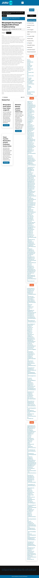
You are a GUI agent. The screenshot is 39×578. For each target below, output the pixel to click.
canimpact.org (29, 394)
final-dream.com (30, 215)
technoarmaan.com (30, 259)
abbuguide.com (30, 138)
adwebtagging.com (30, 541)
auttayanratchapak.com (31, 460)
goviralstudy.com (30, 395)
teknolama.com (30, 467)
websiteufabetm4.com (31, 191)
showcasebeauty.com (31, 317)
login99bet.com (30, 103)
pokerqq (28, 67)
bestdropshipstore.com (31, 146)
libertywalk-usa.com (30, 289)
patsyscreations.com (31, 117)
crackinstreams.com (31, 167)
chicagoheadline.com (31, 107)
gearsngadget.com (30, 169)
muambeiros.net (30, 355)
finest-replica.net (30, 216)
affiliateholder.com (30, 559)
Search (32, 10)
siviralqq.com (29, 515)
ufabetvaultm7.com (30, 185)
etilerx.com (29, 197)
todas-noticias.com (30, 439)
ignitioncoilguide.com (31, 275)
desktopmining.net (30, 402)
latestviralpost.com (30, 476)
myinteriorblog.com (30, 229)
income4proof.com (30, 118)
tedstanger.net (29, 206)
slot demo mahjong (30, 80)
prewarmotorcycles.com (31, 312)
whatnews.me (29, 214)
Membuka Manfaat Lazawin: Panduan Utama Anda (18, 108)
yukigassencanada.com (31, 160)
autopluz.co (29, 305)
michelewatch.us (30, 298)
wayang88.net (29, 190)
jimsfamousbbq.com (30, 288)
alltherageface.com (30, 267)
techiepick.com (30, 231)
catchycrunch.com (30, 114)
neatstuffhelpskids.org (31, 341)
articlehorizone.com (30, 161)
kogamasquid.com (30, 410)
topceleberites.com (30, 180)
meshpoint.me (29, 456)
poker (3, 569)
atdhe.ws (28, 371)
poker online (29, 66)
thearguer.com (29, 493)
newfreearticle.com (30, 477)
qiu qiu (28, 89)
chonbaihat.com (30, 357)
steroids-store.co (30, 362)
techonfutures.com (30, 235)
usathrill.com (29, 240)
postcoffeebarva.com (31, 461)
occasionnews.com (30, 551)
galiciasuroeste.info (30, 337)
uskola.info (29, 208)
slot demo (29, 70)
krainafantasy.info (30, 438)
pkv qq (28, 59)
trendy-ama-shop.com (31, 222)
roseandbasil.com (30, 368)
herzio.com (29, 436)
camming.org (29, 108)
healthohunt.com (30, 200)
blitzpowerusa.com (30, 478)
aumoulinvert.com (30, 387)
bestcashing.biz (30, 351)
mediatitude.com (30, 311)
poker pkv (29, 60)
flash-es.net (29, 512)
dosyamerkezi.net (30, 314)
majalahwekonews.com (31, 426)
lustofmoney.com (30, 552)
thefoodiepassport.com (31, 388)
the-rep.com (29, 326)
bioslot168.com (30, 277)
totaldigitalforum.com (31, 258)
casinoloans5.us (30, 382)
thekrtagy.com (29, 248)
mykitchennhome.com (31, 386)
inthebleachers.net (30, 403)
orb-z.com (29, 469)
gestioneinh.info (30, 217)
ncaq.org (28, 123)
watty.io (28, 443)
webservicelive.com (30, 281)
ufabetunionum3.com (31, 183)
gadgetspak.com (30, 168)
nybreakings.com (30, 245)
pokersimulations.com (31, 175)
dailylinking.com (30, 130)
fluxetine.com (29, 379)
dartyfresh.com (30, 126)
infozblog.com (29, 356)
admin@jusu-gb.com (15, 29)
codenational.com (30, 268)
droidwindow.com (30, 225)
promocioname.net (30, 347)
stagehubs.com (30, 101)
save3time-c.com (30, 306)
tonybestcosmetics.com (31, 262)
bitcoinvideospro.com (31, 449)
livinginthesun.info (30, 444)
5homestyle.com (30, 418)
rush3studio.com (30, 433)
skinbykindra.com (30, 266)
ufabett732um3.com (30, 207)
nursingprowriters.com (31, 524)
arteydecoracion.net (30, 363)
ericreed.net (29, 378)
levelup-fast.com (30, 172)
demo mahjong (29, 81)
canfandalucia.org (30, 243)
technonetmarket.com (31, 205)
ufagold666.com (30, 228)
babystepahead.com (30, 544)
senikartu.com (29, 440)
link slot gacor (29, 82)
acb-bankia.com (30, 510)
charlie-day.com (30, 501)
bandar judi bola (30, 68)
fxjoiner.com (29, 264)
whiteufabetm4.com (30, 192)
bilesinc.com (29, 333)
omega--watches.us (30, 299)
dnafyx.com (29, 131)
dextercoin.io (29, 414)
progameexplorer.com (31, 269)
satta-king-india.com (31, 159)
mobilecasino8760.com (31, 380)
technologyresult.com (31, 139)
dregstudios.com (30, 340)
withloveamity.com (30, 134)
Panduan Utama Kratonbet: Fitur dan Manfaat (30, 25)
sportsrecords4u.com (31, 179)
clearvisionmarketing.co (31, 212)
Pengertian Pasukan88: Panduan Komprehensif (31, 45)
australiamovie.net (30, 290)
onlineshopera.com (30, 125)
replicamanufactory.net (31, 176)
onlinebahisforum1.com (31, 106)
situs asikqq (29, 78)
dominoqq (29, 86)
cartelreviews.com (30, 147)
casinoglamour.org (30, 413)
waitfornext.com (30, 210)
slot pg (28, 88)
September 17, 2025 (7, 29)
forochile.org (29, 343)
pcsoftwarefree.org (30, 129)
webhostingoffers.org (31, 140)
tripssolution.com (30, 157)
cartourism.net (29, 396)
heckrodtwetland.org (31, 372)
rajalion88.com (29, 109)
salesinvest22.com (30, 220)
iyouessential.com (30, 133)
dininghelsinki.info (30, 194)
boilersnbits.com (30, 475)
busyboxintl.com (30, 459)
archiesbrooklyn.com (31, 354)
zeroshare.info (29, 332)
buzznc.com (29, 263)
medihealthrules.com (31, 239)
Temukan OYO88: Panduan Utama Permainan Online (30, 38)
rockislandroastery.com (31, 270)
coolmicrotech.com (30, 251)
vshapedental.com (30, 241)
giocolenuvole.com (30, 132)
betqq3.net (29, 381)
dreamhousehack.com (31, 252)
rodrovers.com (29, 156)
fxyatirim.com (29, 137)
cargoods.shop (30, 446)
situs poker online (30, 72)
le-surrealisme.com (30, 316)
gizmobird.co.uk (30, 291)
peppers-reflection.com (31, 554)
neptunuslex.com (30, 296)
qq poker (27, 570)
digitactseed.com (30, 151)
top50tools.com (30, 325)
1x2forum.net (29, 102)
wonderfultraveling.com (31, 345)
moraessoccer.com (30, 342)
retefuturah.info (30, 201)
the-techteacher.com (31, 253)
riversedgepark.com (30, 111)
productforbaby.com (31, 468)
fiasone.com (29, 498)
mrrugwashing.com (30, 509)
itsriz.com (29, 445)
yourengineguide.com (31, 244)
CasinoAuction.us (30, 383)
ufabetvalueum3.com (31, 184)
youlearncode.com (30, 136)
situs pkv (28, 64)
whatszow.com (29, 141)
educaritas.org (29, 119)
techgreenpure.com (30, 145)
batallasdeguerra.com (31, 339)
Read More (6, 125)
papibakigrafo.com (30, 391)
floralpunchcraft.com (31, 497)
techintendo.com (30, 144)
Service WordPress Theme (17, 576)
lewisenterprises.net (31, 128)
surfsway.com (29, 148)
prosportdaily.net (30, 218)
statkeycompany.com (31, 320)
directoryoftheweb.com (31, 431)
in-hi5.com (29, 437)
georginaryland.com (30, 367)
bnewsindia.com (30, 230)
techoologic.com (30, 236)
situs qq (28, 63)
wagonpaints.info (30, 209)
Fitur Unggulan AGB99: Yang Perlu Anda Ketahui (31, 32)
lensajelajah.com (30, 121)
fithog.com (29, 364)
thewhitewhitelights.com (31, 370)
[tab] (22, 3)
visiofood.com (29, 224)
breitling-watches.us (31, 301)
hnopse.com (29, 550)
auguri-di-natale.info (31, 297)
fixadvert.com (29, 304)
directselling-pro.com (31, 271)
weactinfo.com (30, 491)
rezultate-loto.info (30, 177)
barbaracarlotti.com (30, 401)
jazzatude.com (29, 329)
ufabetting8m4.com (30, 182)
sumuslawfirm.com (30, 523)
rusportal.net (29, 441)
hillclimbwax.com (30, 548)
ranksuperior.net (30, 543)
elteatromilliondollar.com (31, 462)
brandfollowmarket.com (31, 537)
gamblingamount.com (31, 547)
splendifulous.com (30, 178)
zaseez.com (29, 113)
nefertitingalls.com (30, 116)
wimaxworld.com (30, 348)
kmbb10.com (29, 489)
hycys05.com (29, 481)
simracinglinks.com (30, 313)
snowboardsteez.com (31, 484)
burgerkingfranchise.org (31, 463)
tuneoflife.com (29, 555)
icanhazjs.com (29, 393)
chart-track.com (30, 344)
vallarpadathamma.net (31, 464)
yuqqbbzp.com (29, 162)
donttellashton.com (30, 432)
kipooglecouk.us (30, 385)
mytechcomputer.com (31, 276)
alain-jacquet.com (30, 453)
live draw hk (29, 87)
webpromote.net (30, 360)
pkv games (29, 79)
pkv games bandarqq (31, 91)
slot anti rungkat (9, 570)
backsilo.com (29, 514)
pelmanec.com (29, 429)
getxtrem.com (29, 490)
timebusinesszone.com (31, 553)
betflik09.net (29, 122)
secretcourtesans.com (31, 105)
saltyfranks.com (30, 327)
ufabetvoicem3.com (30, 187)
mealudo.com (29, 500)
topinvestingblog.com (31, 324)
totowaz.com (29, 533)
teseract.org (29, 221)
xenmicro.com (29, 124)
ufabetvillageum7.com (31, 186)
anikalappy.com (30, 193)
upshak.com (29, 513)
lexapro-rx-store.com (31, 404)
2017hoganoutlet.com (31, 428)
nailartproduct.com (30, 149)
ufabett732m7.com (30, 223)
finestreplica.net (30, 198)
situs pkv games (30, 94)
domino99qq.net (30, 430)
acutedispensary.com (31, 528)
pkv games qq (29, 65)
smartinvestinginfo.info (31, 202)
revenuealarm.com (30, 273)
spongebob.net (30, 458)
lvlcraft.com (29, 152)
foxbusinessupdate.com (31, 505)
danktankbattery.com (31, 499)
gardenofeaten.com (30, 479)
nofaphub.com (29, 115)
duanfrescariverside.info (31, 195)
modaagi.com (29, 335)
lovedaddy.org (29, 506)
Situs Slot (4, 15)
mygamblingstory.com (31, 425)
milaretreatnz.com (30, 334)
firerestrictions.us (30, 352)
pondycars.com (30, 233)
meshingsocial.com (30, 492)
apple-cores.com (30, 397)
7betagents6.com (30, 163)
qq (27, 90)
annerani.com (29, 328)
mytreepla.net (29, 174)
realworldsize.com (30, 466)
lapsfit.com (29, 171)
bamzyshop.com (30, 232)
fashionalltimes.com (30, 256)
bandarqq (12, 569)
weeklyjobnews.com (31, 538)
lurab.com (29, 274)
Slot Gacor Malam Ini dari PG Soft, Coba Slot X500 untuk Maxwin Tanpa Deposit (13, 13)
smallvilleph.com (30, 336)
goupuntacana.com (30, 110)
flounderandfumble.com (31, 199)
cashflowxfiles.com (30, 487)
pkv (27, 71)
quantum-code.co (30, 213)
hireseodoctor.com (30, 170)
